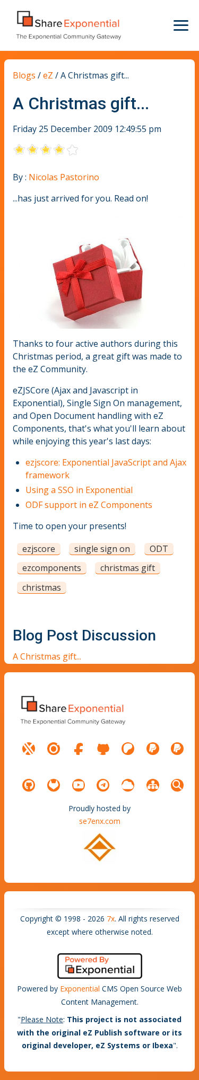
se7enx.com (99, 821)
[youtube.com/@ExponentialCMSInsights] (78, 785)
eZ (48, 75)
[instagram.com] (53, 748)
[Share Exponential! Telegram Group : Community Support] (103, 785)
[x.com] (28, 748)
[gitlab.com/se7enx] (53, 785)
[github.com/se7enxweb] (28, 785)
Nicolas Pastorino (64, 177)
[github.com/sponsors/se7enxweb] (103, 748)
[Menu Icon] (181, 25)
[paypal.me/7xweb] (152, 748)
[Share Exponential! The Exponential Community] (67, 25)
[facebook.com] (78, 748)
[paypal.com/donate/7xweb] (177, 748)
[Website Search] (177, 785)
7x (111, 919)
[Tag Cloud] (128, 785)
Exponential (80, 989)
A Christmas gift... (47, 656)
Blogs (24, 75)
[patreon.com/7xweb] (128, 748)
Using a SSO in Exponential (79, 490)
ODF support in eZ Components (88, 505)
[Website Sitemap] (152, 785)
